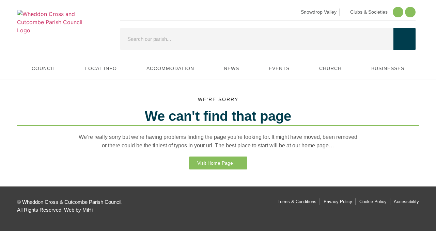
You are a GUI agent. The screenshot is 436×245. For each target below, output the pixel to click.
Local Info (101, 68)
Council (44, 68)
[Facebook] (398, 12)
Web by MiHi (78, 210)
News (231, 68)
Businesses (387, 68)
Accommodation (170, 68)
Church (330, 68)
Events (279, 68)
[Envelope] (410, 12)
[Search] (404, 39)
